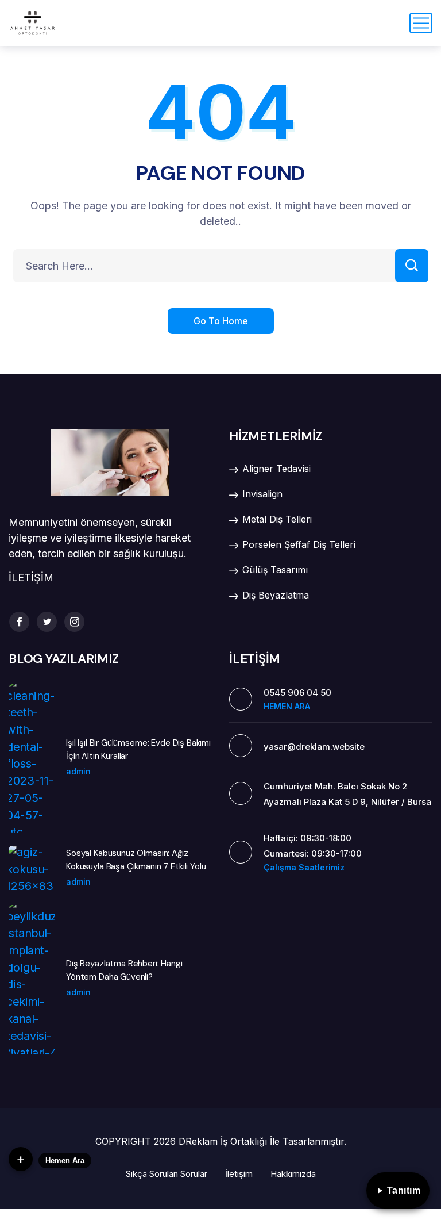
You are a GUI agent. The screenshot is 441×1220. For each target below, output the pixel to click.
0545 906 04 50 (297, 692)
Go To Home (221, 321)
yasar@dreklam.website (314, 746)
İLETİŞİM (31, 577)
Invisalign (262, 494)
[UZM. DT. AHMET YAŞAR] (32, 23)
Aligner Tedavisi (276, 468)
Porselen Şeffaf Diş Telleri (298, 544)
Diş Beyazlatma (275, 595)
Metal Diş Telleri (277, 519)
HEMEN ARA (287, 706)
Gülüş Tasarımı (275, 570)
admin (78, 771)
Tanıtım (404, 1190)
